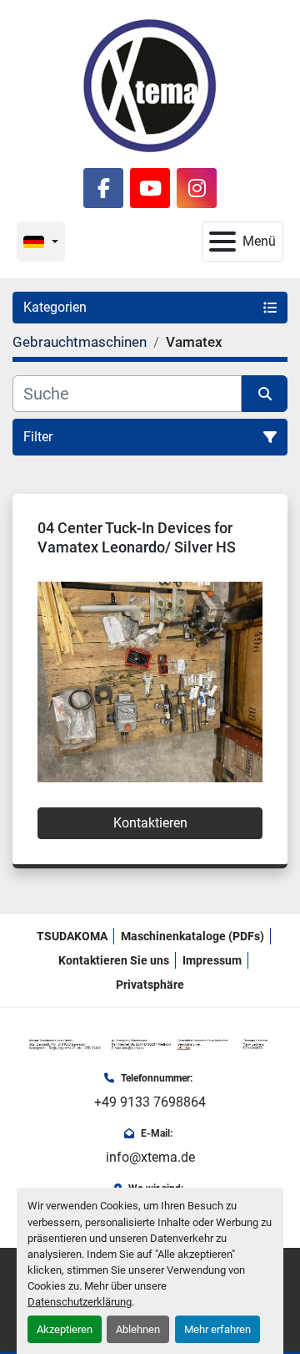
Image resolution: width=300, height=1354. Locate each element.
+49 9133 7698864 (150, 1102)
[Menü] (222, 242)
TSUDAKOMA (72, 936)
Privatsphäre (150, 984)
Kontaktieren (150, 823)
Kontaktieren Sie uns (113, 960)
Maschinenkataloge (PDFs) (192, 936)
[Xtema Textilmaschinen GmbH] (150, 1043)
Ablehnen (138, 1329)
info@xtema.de (150, 1157)
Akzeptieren (64, 1329)
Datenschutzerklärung (80, 1301)
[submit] (265, 393)
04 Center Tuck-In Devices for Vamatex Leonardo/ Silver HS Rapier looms (137, 546)
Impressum (212, 960)
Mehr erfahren (217, 1329)
